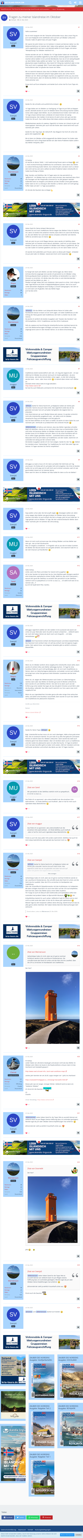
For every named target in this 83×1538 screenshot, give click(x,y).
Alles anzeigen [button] (52, 873)
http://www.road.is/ (32, 386)
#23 (78, 1265)
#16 (78, 781)
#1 (79, 27)
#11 (78, 537)
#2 (79, 100)
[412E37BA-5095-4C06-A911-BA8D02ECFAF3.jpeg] (52, 1008)
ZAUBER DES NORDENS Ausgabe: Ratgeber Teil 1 (40, 1455)
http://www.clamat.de (44, 1100)
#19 (78, 946)
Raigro (45, 730)
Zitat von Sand (33, 787)
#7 (79, 369)
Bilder (6, 183)
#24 (78, 1308)
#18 (78, 854)
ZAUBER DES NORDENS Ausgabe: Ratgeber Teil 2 (40, 1407)
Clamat (29, 1312)
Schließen (78, 1535)
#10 (78, 509)
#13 (78, 626)
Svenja (29, 310)
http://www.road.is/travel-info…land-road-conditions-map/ (45, 1071)
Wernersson (31, 427)
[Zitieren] (78, 91)
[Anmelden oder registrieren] (75, 3)
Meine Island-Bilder (32, 712)
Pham (29, 406)
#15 (78, 726)
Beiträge (7, 181)
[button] (80, 3)
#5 (79, 268)
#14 (78, 661)
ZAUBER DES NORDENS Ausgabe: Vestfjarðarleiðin (41, 1358)
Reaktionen (8, 179)
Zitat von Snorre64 (35, 1168)
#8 (79, 402)
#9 (79, 460)
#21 (78, 1113)
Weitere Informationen (67, 1535)
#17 (78, 817)
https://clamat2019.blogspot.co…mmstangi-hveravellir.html (45, 1080)
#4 (79, 224)
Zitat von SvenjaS (34, 860)
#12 (78, 566)
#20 (78, 1056)
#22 (78, 1162)
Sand (29, 641)
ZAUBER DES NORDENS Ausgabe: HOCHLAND (68, 1358)
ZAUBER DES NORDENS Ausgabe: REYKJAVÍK (68, 1407)
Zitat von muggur (34, 823)
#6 (79, 306)
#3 (79, 156)
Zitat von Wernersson (36, 952)
